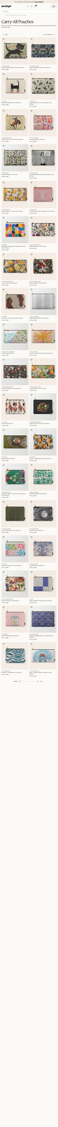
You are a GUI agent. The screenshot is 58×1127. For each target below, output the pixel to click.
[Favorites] (31, 6)
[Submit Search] (3, 11)
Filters (6, 34)
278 (38, 681)
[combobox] (29, 11)
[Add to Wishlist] (3, 39)
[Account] (28, 6)
